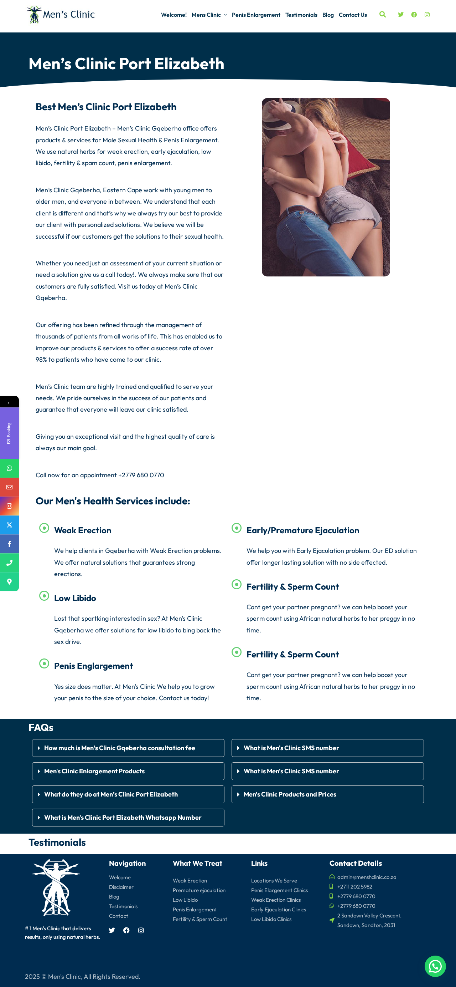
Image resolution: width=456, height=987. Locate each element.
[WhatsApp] (9, 468)
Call (41, 475)
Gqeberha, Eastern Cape (106, 190)
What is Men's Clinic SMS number (291, 748)
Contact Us (353, 14)
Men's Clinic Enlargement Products (94, 771)
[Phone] (9, 562)
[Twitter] (400, 14)
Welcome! (174, 14)
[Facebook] (414, 14)
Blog (328, 14)
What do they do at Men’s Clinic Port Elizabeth (111, 794)
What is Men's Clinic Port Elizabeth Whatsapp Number (123, 817)
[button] (128, 748)
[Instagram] (427, 14)
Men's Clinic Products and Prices (290, 794)
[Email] (9, 487)
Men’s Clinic (133, 128)
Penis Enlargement (256, 14)
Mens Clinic (206, 14)
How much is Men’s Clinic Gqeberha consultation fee (120, 748)
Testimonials (301, 14)
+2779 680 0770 (141, 475)
